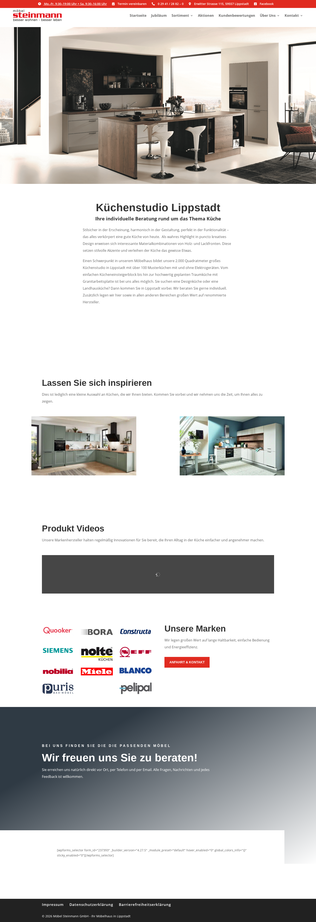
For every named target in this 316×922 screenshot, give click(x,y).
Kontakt (292, 15)
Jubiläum (159, 15)
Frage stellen (251, 788)
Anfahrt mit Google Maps (252, 750)
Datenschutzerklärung (91, 904)
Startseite (138, 15)
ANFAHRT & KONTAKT (187, 662)
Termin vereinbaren (158, 121)
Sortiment (180, 15)
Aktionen (206, 15)
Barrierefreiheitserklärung (145, 904)
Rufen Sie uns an (251, 771)
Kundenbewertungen (237, 15)
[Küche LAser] (232, 474)
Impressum (53, 904)
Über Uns (268, 15)
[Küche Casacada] (83, 474)
